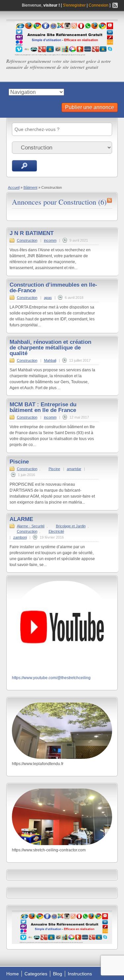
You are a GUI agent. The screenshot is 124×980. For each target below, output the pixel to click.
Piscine (19, 462)
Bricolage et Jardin (71, 526)
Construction (27, 240)
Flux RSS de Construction (109, 200)
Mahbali (50, 360)
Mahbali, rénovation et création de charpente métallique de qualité (50, 347)
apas (48, 298)
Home (12, 973)
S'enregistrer (74, 5)
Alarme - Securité (31, 526)
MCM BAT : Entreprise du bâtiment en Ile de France (43, 407)
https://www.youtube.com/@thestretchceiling (51, 677)
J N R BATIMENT (32, 233)
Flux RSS (115, 5)
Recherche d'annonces (24, 166)
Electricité (56, 531)
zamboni (20, 537)
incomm (50, 240)
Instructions (80, 973)
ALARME (21, 519)
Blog (57, 973)
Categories (35, 973)
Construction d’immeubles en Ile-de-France (53, 288)
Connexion (99, 5)
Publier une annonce (89, 107)
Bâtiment (30, 187)
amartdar (74, 469)
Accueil (14, 187)
